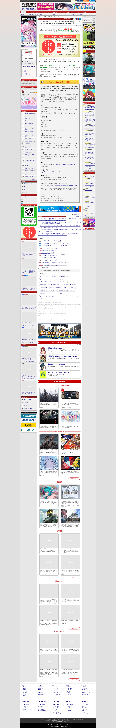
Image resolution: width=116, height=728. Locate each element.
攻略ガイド (42, 14)
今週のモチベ (27, 118)
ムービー (61, 14)
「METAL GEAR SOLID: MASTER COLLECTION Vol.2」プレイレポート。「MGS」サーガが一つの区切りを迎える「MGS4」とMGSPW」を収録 (90, 152)
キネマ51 (27, 174)
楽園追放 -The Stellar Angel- (90, 198)
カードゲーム (85, 707)
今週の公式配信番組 (29, 123)
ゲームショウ (67, 14)
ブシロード (26, 61)
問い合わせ (43, 0)
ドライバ (25, 192)
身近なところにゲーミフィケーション (30, 171)
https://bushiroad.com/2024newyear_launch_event (53, 172)
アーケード (83, 701)
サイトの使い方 (36, 0)
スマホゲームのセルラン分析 (30, 132)
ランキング (92, 0)
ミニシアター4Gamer (29, 163)
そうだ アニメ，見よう (29, 143)
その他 (83, 712)
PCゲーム (25, 196)
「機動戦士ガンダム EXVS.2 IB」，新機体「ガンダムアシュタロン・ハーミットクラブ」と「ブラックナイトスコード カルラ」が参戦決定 (70, 451)
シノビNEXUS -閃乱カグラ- (90, 214)
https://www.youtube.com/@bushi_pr (65, 164)
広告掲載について (27, 405)
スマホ (49, 12)
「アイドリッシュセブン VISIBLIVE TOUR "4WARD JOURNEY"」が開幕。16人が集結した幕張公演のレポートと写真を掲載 (49, 426)
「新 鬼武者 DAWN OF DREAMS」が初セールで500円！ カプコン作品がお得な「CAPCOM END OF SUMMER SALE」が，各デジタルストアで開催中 (90, 121)
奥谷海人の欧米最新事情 (30, 113)
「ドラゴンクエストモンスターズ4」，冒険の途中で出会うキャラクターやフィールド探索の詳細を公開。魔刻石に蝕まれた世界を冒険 (90, 114)
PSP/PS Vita (83, 685)
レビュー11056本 (25, 9)
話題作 (22, 14)
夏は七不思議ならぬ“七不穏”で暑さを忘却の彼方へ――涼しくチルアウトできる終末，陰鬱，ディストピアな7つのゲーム (28, 288)
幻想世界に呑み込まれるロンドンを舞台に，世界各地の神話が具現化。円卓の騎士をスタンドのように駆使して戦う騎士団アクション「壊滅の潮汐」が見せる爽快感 (49, 622)
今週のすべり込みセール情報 (30, 136)
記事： (32, 92)
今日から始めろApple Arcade (30, 149)
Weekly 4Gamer (28, 115)
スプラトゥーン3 (88, 190)
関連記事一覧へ (78, 216)
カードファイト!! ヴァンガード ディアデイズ (52, 243)
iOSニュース (55, 703)
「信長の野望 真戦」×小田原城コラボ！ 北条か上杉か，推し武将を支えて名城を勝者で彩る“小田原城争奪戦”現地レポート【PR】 (70, 525)
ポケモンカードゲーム (89, 176)
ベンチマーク (70, 710)
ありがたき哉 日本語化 (29, 168)
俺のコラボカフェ (28, 152)
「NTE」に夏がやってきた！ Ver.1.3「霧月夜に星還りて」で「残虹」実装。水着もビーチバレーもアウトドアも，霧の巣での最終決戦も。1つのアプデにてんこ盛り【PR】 (49, 501)
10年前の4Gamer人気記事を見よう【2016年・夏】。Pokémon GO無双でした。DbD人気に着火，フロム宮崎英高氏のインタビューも (29, 271)
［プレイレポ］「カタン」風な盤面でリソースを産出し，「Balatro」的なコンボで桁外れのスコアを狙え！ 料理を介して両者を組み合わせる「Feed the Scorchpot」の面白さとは (49, 601)
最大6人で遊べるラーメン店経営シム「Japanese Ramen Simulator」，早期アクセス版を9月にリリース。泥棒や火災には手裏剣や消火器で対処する (90, 133)
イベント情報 (85, 704)
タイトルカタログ (42, 694)
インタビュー (54, 14)
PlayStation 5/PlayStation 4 (29, 201)
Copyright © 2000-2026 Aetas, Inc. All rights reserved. (58, 726)
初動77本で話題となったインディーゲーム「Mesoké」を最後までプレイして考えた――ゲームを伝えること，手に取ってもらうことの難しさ (29, 341)
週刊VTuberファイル (29, 125)
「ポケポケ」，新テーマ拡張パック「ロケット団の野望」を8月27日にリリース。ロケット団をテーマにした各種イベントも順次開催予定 (90, 165)
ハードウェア (66, 12)
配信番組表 (81, 14)
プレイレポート (56, 688)
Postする (74, 18)
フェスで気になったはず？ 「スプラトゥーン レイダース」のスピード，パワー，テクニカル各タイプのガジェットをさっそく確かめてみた (29, 324)
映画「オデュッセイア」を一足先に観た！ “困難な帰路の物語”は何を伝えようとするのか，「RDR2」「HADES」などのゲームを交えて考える (28, 255)
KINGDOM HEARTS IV (89, 202)
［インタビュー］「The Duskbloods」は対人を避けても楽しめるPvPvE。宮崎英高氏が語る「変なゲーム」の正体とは (28, 377)
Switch (43, 12)
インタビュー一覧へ (74, 679)
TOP (23, 12)
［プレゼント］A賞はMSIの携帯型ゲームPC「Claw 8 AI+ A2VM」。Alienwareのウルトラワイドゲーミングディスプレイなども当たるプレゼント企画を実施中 (70, 405)
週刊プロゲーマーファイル (30, 120)
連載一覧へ (34, 179)
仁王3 (86, 210)
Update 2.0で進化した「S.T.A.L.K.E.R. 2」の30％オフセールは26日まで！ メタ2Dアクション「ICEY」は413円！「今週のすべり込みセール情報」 (70, 550)
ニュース (26, 70)
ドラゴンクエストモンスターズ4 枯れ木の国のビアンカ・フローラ (90, 185)
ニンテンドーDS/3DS (41, 701)
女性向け (55, 12)
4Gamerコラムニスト (29, 158)
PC (27, 12)
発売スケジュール (42, 692)
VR (60, 12)
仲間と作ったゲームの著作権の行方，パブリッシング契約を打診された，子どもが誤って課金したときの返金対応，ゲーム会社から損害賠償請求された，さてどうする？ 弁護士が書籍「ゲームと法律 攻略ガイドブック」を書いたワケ (29, 394)
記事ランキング (26, 695)
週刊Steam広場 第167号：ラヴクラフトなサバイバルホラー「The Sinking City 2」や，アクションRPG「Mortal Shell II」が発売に (49, 451)
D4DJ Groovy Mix (45, 250)
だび (43, 298)
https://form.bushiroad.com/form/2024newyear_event (63, 185)
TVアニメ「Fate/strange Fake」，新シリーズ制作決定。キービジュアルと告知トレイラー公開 (70, 472)
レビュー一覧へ (74, 628)
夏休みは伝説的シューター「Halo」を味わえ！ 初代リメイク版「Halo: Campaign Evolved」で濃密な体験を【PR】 (48, 525)
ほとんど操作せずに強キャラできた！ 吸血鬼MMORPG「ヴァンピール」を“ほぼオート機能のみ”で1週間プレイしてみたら (29, 307)
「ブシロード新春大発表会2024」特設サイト (61, 82)
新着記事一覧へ (74, 478)
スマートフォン (55, 701)
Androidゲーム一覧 (57, 713)
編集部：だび (78, 25)
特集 (25, 71)
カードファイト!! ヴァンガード (28, 56)
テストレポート (70, 704)
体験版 (24, 689)
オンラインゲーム (29, 14)
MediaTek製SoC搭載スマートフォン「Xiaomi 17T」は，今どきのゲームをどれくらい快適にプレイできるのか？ (70, 600)
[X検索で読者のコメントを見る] (72, 19)
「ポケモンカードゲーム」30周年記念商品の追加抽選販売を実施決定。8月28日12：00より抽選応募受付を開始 (90, 108)
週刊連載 (36, 14)
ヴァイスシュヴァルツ (46, 257)
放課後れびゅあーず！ (29, 176)
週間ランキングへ (92, 168)
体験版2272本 (33, 9)
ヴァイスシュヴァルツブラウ (48, 260)
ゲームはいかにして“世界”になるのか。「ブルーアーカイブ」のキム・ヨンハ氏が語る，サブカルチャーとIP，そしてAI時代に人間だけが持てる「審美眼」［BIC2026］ (70, 671)
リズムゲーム (85, 710)
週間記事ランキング (28, 183)
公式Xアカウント (28, 0)
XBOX (32, 12)
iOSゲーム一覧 (56, 712)
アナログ (78, 12)
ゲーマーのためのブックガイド (30, 147)
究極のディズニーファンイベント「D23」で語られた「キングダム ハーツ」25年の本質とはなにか (28, 360)
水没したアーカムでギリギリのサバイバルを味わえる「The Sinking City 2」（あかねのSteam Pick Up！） (49, 572)
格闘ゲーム (84, 706)
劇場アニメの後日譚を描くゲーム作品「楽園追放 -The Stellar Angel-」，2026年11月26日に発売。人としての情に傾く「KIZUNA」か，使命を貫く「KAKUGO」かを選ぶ (90, 127)
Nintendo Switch (27, 203)
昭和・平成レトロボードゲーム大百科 (30, 155)
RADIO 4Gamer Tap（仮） (30, 141)
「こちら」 (65, 720)
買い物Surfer (27, 165)
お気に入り (80, 0)
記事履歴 (86, 0)
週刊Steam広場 (28, 138)
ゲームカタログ (85, 713)
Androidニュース (56, 704)
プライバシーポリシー (28, 399)
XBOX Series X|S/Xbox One (29, 198)
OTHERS (69, 296)
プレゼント (74, 14)
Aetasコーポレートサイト (29, 408)
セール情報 (55, 707)
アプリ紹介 (55, 709)
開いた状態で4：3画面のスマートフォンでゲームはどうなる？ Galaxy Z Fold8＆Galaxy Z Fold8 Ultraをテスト (70, 622)
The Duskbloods (88, 193)
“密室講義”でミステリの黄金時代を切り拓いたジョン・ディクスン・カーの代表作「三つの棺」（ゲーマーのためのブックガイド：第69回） (70, 572)
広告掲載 (66, 724)
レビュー (48, 14)
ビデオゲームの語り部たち (30, 160)
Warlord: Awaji (87, 206)
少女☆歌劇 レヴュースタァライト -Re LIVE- (52, 262)
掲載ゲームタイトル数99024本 (28, 8)
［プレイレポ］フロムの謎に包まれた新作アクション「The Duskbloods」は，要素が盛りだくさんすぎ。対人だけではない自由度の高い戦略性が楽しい (90, 146)
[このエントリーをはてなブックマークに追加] (80, 19)
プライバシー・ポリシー (58, 724)
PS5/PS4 (38, 12)
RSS (22, 0)
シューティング (85, 709)
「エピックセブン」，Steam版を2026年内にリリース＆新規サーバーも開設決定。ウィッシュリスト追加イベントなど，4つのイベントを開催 (49, 473)
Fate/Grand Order (88, 179)
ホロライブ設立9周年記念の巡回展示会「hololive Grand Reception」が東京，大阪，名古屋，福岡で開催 (70, 426)
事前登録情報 (56, 706)
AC (72, 12)
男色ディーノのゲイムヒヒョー (30, 129)
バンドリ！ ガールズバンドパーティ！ (53, 248)
